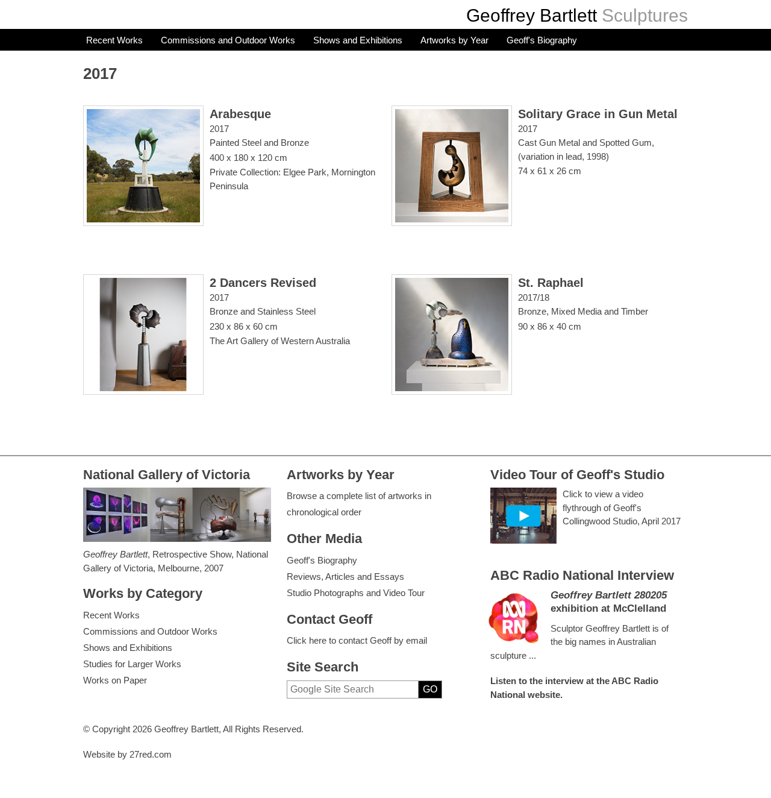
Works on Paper (115, 680)
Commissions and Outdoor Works (228, 40)
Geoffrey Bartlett (531, 15)
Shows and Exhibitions (357, 40)
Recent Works (114, 40)
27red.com (151, 754)
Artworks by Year (454, 40)
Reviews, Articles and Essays (345, 576)
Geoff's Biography (542, 40)
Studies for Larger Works (132, 664)
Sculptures (645, 15)
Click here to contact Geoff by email (357, 640)
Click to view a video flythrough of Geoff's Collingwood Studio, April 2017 (622, 507)
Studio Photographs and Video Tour (356, 593)
